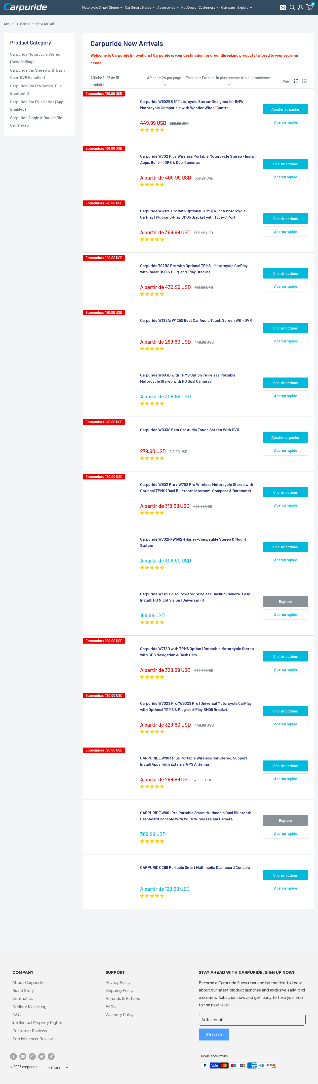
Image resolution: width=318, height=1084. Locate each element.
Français (54, 1067)
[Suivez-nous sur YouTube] (22, 1056)
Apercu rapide (285, 122)
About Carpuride (27, 982)
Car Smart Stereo (138, 7)
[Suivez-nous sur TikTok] (51, 1056)
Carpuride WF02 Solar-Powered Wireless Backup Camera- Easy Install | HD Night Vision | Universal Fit (195, 596)
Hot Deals (188, 7)
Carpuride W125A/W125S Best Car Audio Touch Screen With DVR (196, 320)
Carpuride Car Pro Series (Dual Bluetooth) (36, 89)
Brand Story (23, 990)
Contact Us (22, 998)
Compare (228, 7)
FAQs (111, 1006)
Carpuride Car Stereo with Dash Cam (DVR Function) (37, 74)
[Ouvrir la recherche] (292, 7)
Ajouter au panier (285, 109)
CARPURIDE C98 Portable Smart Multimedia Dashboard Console (195, 867)
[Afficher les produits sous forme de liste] (296, 81)
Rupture (285, 601)
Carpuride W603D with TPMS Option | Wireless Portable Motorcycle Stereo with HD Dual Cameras (188, 378)
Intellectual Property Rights (37, 1022)
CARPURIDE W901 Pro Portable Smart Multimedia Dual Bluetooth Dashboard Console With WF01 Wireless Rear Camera (195, 815)
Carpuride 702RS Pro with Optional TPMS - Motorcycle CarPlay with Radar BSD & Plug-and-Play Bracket (194, 268)
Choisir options (285, 164)
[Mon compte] (301, 7)
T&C (16, 1014)
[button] (309, 7)
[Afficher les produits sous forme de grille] (304, 81)
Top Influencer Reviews (33, 1038)
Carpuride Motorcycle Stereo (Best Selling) (35, 58)
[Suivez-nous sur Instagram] (32, 1056)
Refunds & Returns (123, 998)
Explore (243, 7)
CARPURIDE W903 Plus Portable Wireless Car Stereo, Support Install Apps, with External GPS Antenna (193, 760)
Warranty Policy (120, 1014)
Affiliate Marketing (29, 1006)
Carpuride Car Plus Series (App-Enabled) (37, 105)
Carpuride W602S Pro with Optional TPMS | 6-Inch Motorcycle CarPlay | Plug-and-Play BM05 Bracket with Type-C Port (193, 213)
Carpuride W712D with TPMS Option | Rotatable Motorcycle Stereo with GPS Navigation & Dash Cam (197, 651)
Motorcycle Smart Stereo (100, 7)
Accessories (166, 7)
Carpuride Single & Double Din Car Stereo (36, 121)
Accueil (9, 24)
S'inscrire (214, 1034)
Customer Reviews (29, 1030)
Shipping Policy (119, 990)
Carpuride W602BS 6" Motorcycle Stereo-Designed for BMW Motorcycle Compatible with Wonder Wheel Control (191, 104)
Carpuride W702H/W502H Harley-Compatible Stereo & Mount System (193, 542)
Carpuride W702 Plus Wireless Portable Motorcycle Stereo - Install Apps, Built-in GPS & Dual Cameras (198, 159)
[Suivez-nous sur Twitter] (41, 1056)
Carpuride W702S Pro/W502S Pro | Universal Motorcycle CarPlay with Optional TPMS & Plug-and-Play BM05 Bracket (196, 706)
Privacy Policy (118, 982)
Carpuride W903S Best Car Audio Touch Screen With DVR (189, 429)
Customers (207, 7)
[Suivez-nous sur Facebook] (13, 1056)
